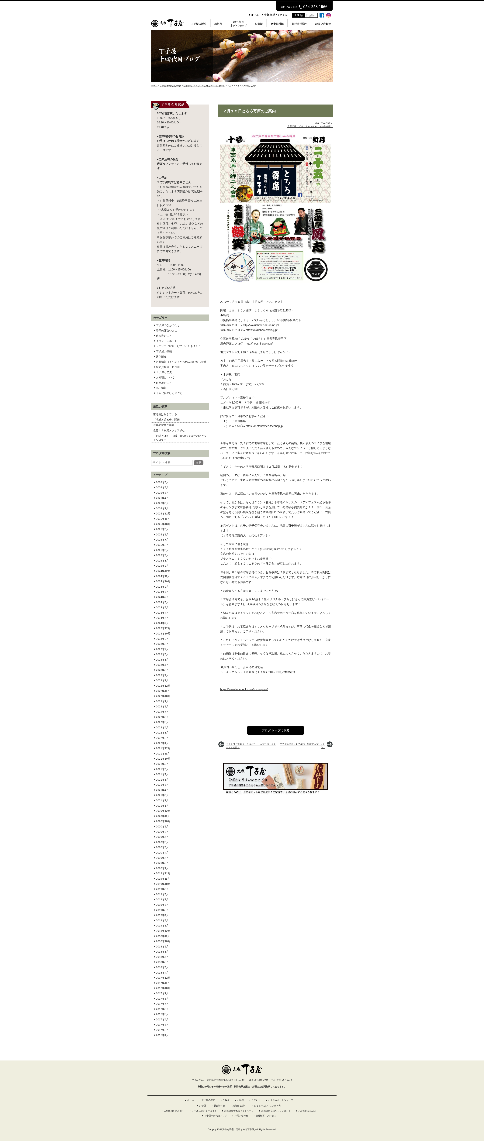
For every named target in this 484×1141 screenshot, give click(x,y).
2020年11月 (163, 816)
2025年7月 (162, 539)
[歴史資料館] (277, 24)
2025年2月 (162, 565)
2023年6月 (162, 654)
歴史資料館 (219, 1105)
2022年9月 (162, 701)
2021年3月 (162, 795)
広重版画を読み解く (174, 1110)
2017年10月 (163, 988)
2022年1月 (162, 743)
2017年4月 (162, 1019)
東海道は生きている (165, 414)
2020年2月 (162, 862)
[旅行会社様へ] (299, 24)
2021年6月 (162, 779)
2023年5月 (162, 659)
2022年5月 (162, 722)
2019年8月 (162, 894)
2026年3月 (162, 503)
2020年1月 (162, 868)
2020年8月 (162, 831)
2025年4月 (162, 555)
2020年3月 (162, 857)
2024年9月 (162, 586)
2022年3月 (162, 732)
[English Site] (311, 16)
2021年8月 (162, 769)
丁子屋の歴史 (208, 1100)
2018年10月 (163, 941)
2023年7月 (162, 649)
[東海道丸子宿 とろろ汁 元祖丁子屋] (167, 26)
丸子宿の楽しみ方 (307, 1110)
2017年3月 (162, 1024)
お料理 (240, 1100)
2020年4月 (162, 852)
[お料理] (218, 24)
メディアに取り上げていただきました (178, 346)
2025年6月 (162, 544)
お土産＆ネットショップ (280, 1100)
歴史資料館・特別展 (168, 367)
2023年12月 (163, 628)
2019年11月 (163, 878)
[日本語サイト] (298, 16)
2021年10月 (163, 758)
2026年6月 (162, 487)
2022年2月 (162, 737)
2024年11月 (163, 576)
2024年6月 (162, 602)
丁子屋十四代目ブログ (215, 1115)
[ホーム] (253, 15)
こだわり (256, 1100)
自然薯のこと (164, 382)
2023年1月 (162, 680)
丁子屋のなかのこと (168, 325)
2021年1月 (162, 805)
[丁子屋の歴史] (198, 24)
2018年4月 (162, 972)
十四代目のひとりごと (169, 393)
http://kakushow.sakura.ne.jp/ (261, 325)
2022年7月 (162, 711)
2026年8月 (162, 482)
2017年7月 (162, 1003)
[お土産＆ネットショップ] (238, 24)
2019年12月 (163, 873)
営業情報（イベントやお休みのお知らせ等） (182, 361)
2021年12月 (163, 748)
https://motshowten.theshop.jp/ (264, 426)
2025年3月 (162, 560)
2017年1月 (162, 1035)
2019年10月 (163, 883)
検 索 (198, 462)
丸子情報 (161, 387)
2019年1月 (162, 925)
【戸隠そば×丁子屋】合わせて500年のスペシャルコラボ (180, 437)
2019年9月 (162, 889)
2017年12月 (163, 977)
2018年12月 (163, 930)
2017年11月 (163, 983)
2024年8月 (162, 591)
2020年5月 (162, 847)
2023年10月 (163, 633)
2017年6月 (162, 1009)
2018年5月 (162, 967)
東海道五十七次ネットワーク (239, 1110)
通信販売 (161, 356)
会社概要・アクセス (266, 1115)
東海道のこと (164, 335)
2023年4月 (162, 664)
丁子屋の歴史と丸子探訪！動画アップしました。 (302, 745)
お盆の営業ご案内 (163, 425)
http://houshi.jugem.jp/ (259, 343)
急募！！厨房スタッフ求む (169, 430)
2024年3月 (162, 617)
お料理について (165, 377)
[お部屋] (259, 24)
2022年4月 (162, 727)
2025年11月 (163, 518)
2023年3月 (162, 670)
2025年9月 (162, 529)
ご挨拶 (226, 1100)
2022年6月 (162, 717)
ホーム (190, 1100)
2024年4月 (162, 612)
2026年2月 (162, 508)
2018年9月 (162, 946)
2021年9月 (162, 763)
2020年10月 (163, 821)
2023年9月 (162, 638)
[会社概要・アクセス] (274, 15)
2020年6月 (162, 842)
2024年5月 (162, 607)
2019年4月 (162, 915)
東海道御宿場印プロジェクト (276, 1110)
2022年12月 (163, 685)
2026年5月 (162, 492)
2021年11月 (163, 753)
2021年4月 (162, 790)
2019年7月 (162, 899)
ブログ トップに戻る (276, 730)
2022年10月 (163, 696)
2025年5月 (162, 550)
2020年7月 (162, 836)
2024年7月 (162, 597)
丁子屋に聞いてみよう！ (204, 1110)
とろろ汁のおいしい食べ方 (267, 1105)
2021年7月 (162, 774)
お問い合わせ (241, 1115)
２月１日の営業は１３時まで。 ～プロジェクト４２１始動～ (251, 745)
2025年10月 (163, 524)
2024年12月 (163, 570)
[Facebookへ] (322, 16)
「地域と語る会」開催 (166, 419)
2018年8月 (162, 951)
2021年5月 (162, 784)
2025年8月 (162, 534)
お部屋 (202, 1105)
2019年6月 (162, 904)
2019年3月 (162, 920)
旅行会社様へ (239, 1105)
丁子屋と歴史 (164, 372)
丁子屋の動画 (164, 351)
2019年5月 (162, 910)
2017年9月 (162, 993)
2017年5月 (162, 1014)
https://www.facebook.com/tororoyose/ (244, 689)
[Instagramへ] (328, 16)
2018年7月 (162, 956)
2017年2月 (162, 1029)
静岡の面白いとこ (166, 330)
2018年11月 (163, 936)
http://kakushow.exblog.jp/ (262, 330)
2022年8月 (162, 706)
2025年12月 (163, 513)
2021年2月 (162, 800)
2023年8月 (162, 643)
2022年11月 (163, 691)
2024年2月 (162, 623)
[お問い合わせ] (323, 24)
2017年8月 (162, 998)
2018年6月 (162, 962)
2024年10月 (163, 581)
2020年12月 (163, 810)
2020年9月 (162, 826)
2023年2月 (162, 675)
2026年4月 (162, 498)
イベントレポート (166, 340)
